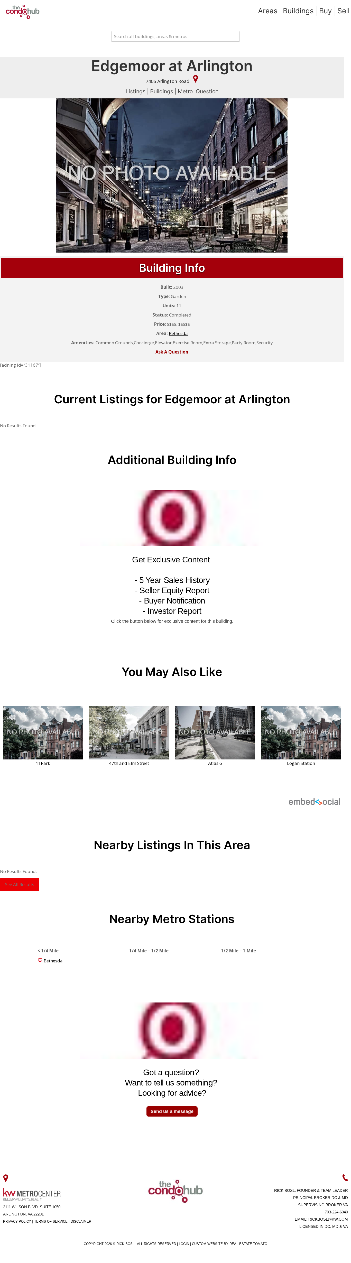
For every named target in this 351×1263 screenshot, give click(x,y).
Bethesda (53, 961)
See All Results (19, 884)
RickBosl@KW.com (328, 1219)
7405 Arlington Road (168, 81)
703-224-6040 (336, 1212)
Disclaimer (81, 1221)
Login (184, 1244)
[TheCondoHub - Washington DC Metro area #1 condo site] (22, 11)
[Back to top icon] (326, 1252)
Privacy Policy (17, 1221)
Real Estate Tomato (248, 1244)
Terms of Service (51, 1221)
